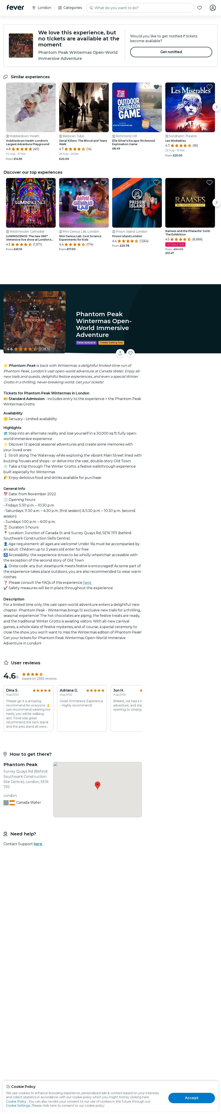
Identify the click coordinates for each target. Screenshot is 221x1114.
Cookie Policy (16, 1101)
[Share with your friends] (120, 353)
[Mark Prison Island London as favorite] (156, 182)
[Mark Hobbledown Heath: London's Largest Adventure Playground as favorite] (50, 87)
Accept (191, 1098)
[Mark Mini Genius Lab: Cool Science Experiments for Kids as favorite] (103, 182)
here (87, 583)
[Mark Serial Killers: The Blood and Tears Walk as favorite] (103, 87)
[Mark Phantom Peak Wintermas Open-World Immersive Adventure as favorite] (130, 353)
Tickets (182, 350)
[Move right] (216, 107)
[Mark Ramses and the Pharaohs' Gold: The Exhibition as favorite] (209, 182)
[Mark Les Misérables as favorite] (209, 87)
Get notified (171, 52)
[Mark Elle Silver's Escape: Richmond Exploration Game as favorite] (156, 87)
